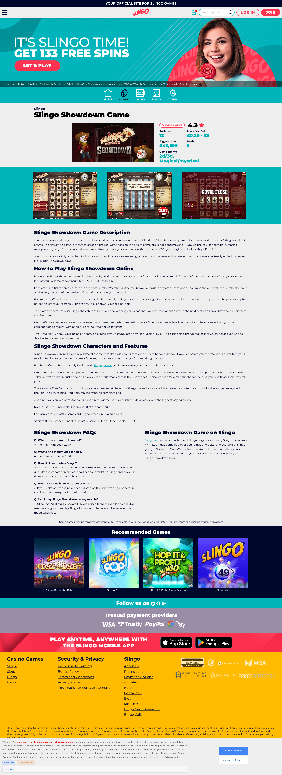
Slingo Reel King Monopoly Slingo (58, 731)
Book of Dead (173, 731)
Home (108, 99)
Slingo (124, 99)
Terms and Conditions (76, 677)
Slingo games (103, 365)
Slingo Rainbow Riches (24, 731)
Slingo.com (152, 440)
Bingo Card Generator (142, 709)
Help (128, 688)
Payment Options (138, 677)
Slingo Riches (109, 731)
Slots (140, 99)
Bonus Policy (68, 671)
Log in (248, 12)
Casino (173, 99)
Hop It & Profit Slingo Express (168, 590)
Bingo (156, 99)
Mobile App (133, 704)
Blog (128, 698)
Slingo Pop (113, 590)
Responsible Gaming (75, 666)
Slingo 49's (223, 590)
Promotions (133, 671)
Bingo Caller (134, 715)
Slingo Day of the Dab (59, 590)
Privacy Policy (69, 682)
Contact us (133, 693)
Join (270, 12)
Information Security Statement (84, 688)
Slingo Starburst (87, 731)
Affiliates (131, 682)
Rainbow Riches (156, 731)
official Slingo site (35, 728)
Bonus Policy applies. (189, 84)
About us (131, 666)
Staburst (192, 731)
